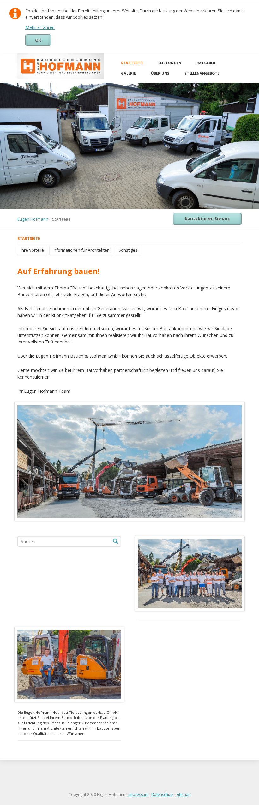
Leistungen (169, 62)
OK (38, 40)
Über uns (160, 73)
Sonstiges (127, 250)
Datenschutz (162, 794)
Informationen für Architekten (81, 250)
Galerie (128, 73)
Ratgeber (205, 62)
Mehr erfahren (40, 27)
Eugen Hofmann (32, 219)
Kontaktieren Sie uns (207, 218)
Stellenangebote (201, 73)
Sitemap (183, 794)
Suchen (115, 541)
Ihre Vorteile (32, 250)
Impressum (138, 794)
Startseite (132, 62)
